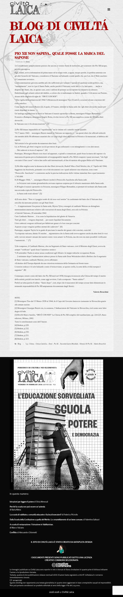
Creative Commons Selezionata (61, 560)
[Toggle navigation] (109, 9)
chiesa (31, 344)
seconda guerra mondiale (69, 344)
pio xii (56, 344)
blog (19, 344)
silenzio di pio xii (86, 344)
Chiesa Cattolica (41, 344)
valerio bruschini (100, 344)
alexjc (28, 62)
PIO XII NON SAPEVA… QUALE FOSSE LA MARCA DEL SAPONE (60, 55)
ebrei (50, 344)
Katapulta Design (83, 542)
